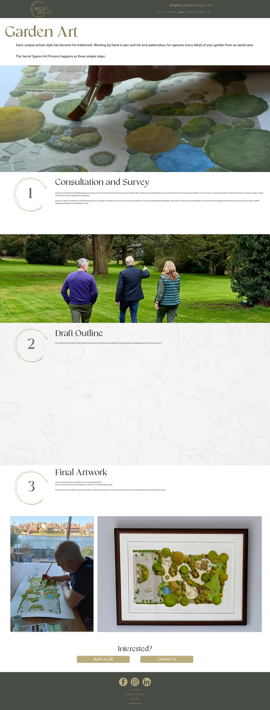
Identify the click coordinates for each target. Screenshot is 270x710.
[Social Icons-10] (146, 681)
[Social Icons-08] (134, 681)
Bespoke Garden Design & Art (191, 5)
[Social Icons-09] (123, 681)
